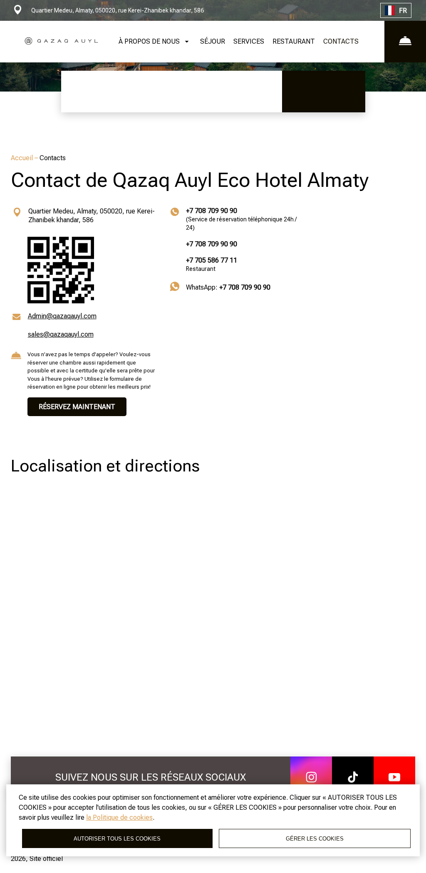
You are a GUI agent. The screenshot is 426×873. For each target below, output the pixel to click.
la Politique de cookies (119, 817)
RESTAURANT (293, 41)
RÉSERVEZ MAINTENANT (77, 407)
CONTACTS (341, 41)
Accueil (23, 158)
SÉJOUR (212, 41)
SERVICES (248, 41)
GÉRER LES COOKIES (315, 839)
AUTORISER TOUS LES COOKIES (117, 839)
